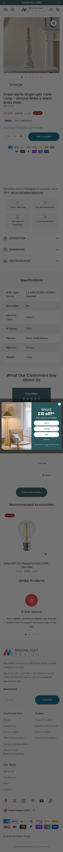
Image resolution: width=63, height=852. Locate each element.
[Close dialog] (59, 404)
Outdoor (46, 429)
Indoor (46, 423)
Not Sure (46, 439)
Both (46, 435)
